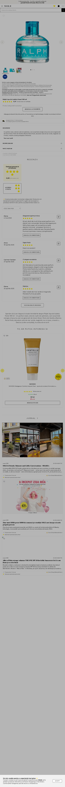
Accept (57, 781)
